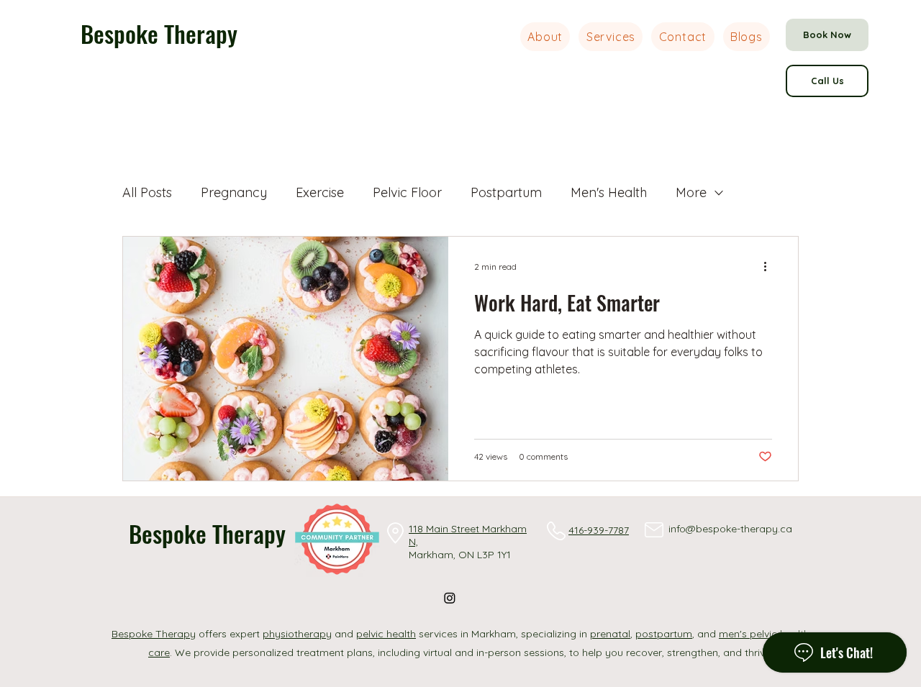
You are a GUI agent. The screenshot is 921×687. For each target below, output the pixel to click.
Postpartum (506, 192)
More (691, 192)
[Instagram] (450, 598)
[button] (610, 37)
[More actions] (770, 266)
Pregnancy (234, 192)
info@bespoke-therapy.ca (730, 528)
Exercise (320, 192)
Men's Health (609, 192)
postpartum (663, 633)
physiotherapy (297, 633)
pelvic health (386, 633)
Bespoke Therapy (159, 33)
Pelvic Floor (407, 192)
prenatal (610, 633)
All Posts (147, 192)
